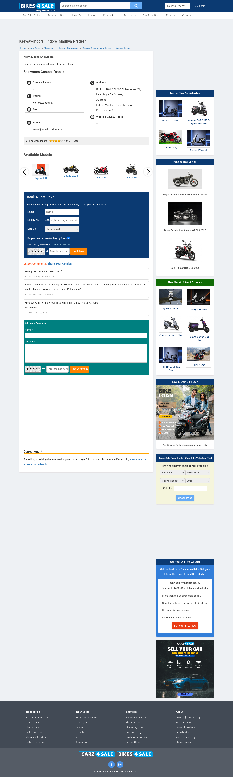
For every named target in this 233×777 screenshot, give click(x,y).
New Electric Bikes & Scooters (185, 282)
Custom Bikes (82, 742)
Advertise (187, 722)
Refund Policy (182, 732)
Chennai (30, 727)
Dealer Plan (110, 15)
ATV (78, 737)
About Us (180, 717)
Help (178, 722)
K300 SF (132, 178)
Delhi (28, 732)
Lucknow (37, 732)
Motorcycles (82, 722)
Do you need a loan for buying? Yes (47, 238)
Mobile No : (33, 220)
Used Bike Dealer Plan (136, 737)
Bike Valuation (133, 722)
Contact (179, 727)
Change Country (183, 742)
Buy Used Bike (56, 15)
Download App (193, 717)
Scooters (80, 727)
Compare (187, 15)
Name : (31, 212)
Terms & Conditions (62, 244)
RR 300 (101, 178)
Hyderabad (43, 717)
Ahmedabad (32, 737)
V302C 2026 (71, 176)
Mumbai (30, 722)
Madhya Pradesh (176, 6)
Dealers (170, 15)
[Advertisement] (116, 28)
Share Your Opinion (60, 264)
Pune (38, 722)
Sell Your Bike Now (185, 626)
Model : (31, 229)
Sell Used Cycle (133, 742)
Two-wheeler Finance (136, 717)
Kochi (39, 727)
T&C (178, 737)
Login (202, 6)
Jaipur (43, 737)
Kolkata (29, 742)
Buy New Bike (151, 15)
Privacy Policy (188, 737)
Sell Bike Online (32, 15)
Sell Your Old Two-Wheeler (185, 562)
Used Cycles (41, 742)
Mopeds (80, 732)
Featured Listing (133, 732)
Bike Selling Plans (134, 727)
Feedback (190, 727)
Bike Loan (130, 15)
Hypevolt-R (40, 178)
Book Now (78, 251)
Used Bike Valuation (84, 15)
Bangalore (31, 717)
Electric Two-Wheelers (86, 717)
